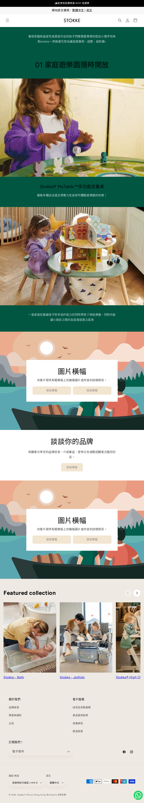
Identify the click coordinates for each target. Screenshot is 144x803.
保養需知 (78, 723)
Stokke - (10, 677)
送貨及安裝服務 (82, 707)
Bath (20, 677)
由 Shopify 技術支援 (56, 795)
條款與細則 (15, 715)
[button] (7, 20)
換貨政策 (78, 731)
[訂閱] (68, 752)
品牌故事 (14, 707)
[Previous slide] (127, 593)
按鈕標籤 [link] (51, 390)
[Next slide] (136, 593)
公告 (11, 723)
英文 (89, 10)
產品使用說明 (80, 715)
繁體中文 (78, 10)
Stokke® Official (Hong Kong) (31, 795)
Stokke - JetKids (72, 677)
